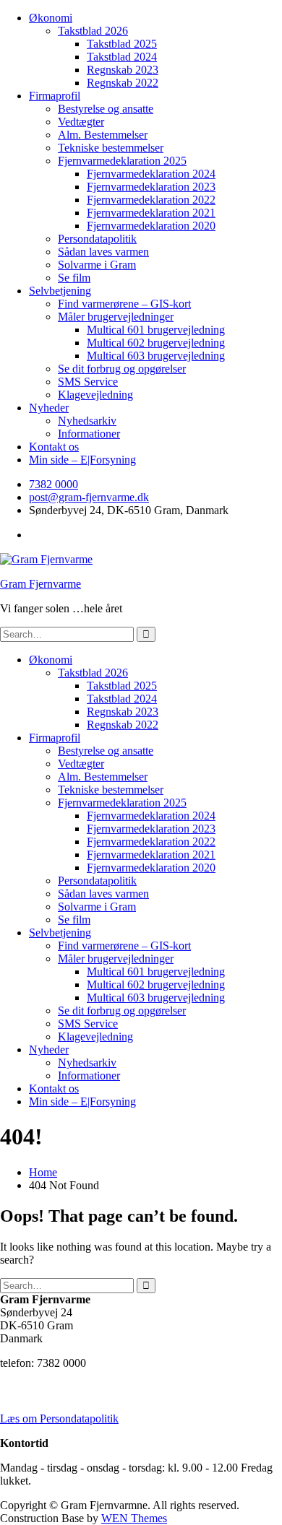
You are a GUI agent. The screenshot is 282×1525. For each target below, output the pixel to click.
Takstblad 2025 (122, 44)
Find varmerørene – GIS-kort (124, 303)
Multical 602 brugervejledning (156, 342)
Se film (74, 277)
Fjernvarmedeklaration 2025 (122, 161)
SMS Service (88, 381)
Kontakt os (54, 446)
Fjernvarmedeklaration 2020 (151, 226)
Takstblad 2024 (122, 57)
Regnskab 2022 (122, 83)
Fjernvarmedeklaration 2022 (151, 200)
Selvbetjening (60, 290)
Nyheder (49, 407)
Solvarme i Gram (97, 264)
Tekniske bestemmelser (110, 148)
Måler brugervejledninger (116, 316)
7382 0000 (53, 484)
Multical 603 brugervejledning (156, 355)
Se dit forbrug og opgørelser (122, 368)
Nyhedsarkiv (87, 420)
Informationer (89, 433)
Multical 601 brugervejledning (156, 329)
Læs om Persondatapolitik (59, 1418)
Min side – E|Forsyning (82, 459)
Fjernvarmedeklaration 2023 (151, 187)
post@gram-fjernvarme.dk (89, 497)
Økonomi (50, 18)
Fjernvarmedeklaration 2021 (151, 213)
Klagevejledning (95, 394)
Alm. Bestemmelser (103, 135)
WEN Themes (134, 1518)
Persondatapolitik (97, 239)
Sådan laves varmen (103, 252)
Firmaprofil (54, 96)
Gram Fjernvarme (40, 584)
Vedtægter (81, 122)
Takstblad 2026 (93, 31)
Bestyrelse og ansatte (105, 109)
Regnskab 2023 (122, 70)
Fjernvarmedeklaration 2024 (151, 174)
